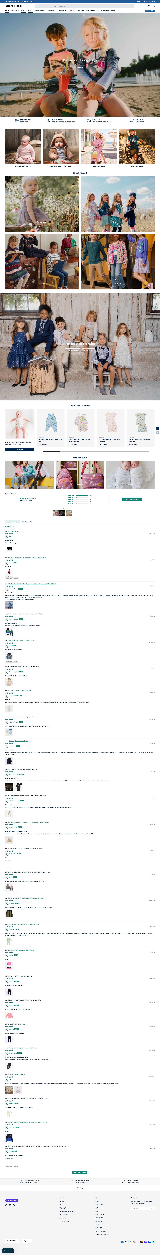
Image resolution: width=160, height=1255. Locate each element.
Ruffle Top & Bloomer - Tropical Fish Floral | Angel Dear (79, 440)
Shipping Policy (64, 1208)
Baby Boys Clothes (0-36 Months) (61, 166)
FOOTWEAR (62, 11)
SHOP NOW (80, 66)
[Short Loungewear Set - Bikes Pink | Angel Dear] (111, 422)
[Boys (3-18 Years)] (137, 146)
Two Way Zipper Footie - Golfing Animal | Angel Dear (24, 924)
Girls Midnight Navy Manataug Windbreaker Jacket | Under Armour (28, 1122)
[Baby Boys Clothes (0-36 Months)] (61, 146)
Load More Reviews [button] (80, 1172)
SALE (72, 11)
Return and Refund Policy (67, 1211)
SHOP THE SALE (88, 350)
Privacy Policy (64, 1214)
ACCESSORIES (39, 11)
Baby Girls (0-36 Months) (23, 166)
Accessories (80, 484)
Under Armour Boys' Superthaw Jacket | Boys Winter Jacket (26, 898)
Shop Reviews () (27, 521)
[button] (154, 6)
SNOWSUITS (51, 11)
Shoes (29, 484)
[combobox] (84, 6)
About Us (62, 1201)
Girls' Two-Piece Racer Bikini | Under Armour (21, 950)
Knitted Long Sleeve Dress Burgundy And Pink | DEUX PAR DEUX (27, 557)
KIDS (29, 11)
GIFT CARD (81, 11)
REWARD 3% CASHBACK (108, 11)
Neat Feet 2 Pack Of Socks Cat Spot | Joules (21, 717)
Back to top (80, 1188)
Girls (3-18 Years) (99, 166)
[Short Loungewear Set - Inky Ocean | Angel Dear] (141, 422)
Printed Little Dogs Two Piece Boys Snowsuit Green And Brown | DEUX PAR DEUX (32, 584)
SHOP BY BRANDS (91, 11)
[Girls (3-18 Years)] (99, 146)
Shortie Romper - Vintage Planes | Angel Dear (50, 440)
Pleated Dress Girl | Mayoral (17, 1074)
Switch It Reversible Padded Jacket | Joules (21, 640)
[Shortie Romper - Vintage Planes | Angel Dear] (51, 422)
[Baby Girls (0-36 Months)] (23, 146)
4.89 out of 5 (32, 498)
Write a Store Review (132, 499)
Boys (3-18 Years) (137, 166)
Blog (61, 1204)
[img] (28, 498)
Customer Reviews (10, 493)
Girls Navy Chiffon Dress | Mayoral (18, 741)
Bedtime (130, 484)
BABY (22, 11)
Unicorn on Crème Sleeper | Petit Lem (20, 690)
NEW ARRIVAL (15, 11)
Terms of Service (64, 1221)
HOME (7, 11)
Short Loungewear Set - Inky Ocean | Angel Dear (139, 440)
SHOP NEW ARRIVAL (73, 350)
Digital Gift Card (13, 531)
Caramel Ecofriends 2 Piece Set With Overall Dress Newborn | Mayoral (29, 822)
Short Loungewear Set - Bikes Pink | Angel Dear (109, 440)
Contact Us (63, 1218)
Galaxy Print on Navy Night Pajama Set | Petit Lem (23, 1048)
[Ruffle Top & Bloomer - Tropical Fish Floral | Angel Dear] (81, 422)
